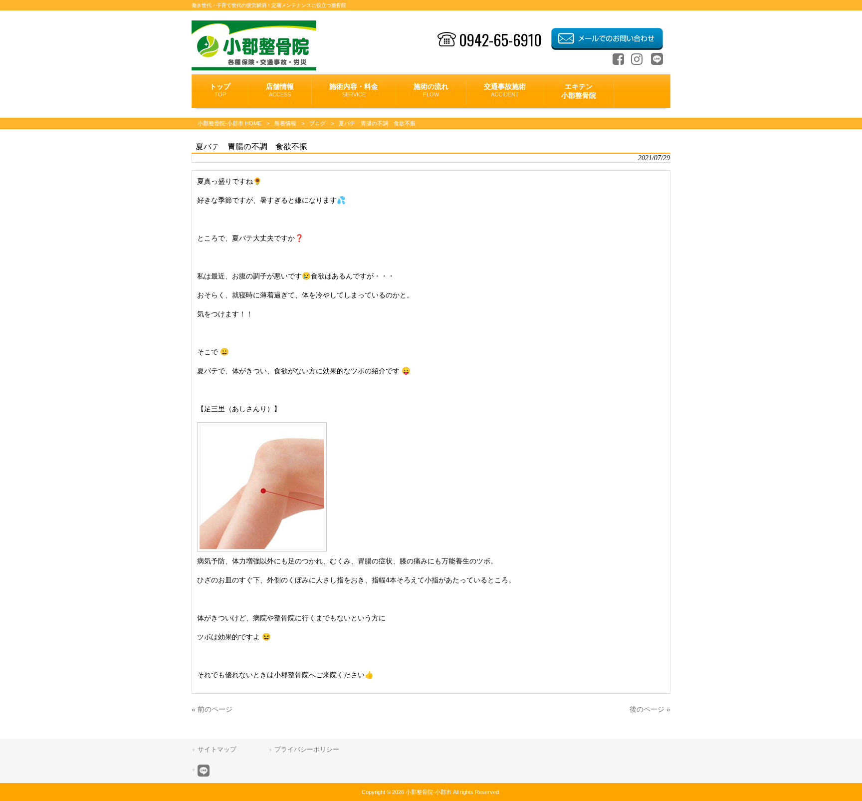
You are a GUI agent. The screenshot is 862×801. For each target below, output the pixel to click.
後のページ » (650, 709)
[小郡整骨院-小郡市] (254, 68)
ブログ (317, 123)
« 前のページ (212, 709)
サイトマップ (217, 749)
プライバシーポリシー (306, 749)
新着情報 (285, 123)
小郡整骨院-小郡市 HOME (229, 123)
